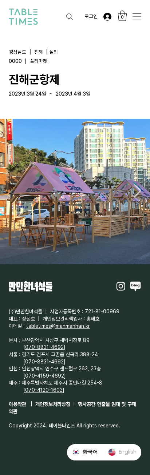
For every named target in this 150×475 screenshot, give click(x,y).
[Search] (69, 16)
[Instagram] (121, 286)
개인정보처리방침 (52, 404)
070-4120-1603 (44, 390)
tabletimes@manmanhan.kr (58, 326)
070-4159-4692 (44, 376)
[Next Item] (137, 191)
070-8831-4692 (44, 347)
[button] (122, 16)
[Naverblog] (135, 286)
